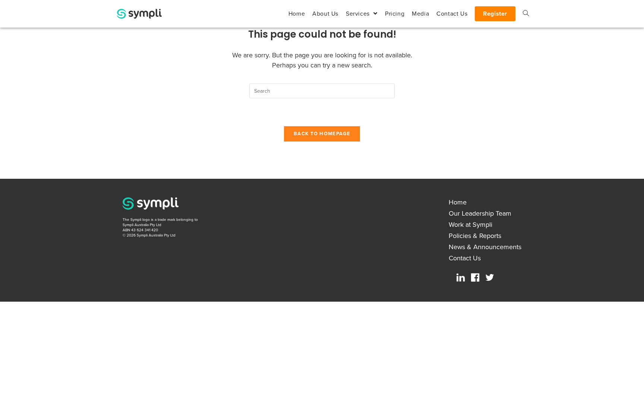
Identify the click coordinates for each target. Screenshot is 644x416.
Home (458, 202)
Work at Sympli (470, 224)
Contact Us (465, 258)
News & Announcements (485, 247)
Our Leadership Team (480, 213)
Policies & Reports (475, 236)
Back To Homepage (322, 134)
